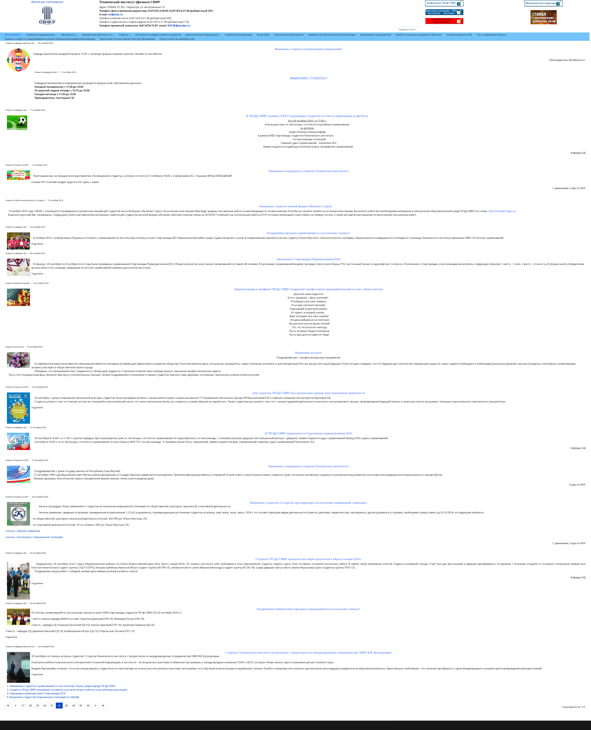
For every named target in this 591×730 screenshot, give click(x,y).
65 (81, 705)
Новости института (15, 346)
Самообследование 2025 (459, 34)
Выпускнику (263, 34)
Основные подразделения (40, 34)
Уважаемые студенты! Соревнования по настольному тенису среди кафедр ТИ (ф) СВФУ (62, 686)
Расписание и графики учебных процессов (158, 34)
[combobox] (417, 29)
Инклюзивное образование (289, 34)
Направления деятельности (97, 34)
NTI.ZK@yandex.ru (178, 25)
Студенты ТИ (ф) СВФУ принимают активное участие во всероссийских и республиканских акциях (68, 689)
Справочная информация (238, 34)
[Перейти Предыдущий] (15, 705)
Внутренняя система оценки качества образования (127, 38)
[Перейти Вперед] (95, 705)
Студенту (123, 34)
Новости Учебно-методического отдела (25, 200)
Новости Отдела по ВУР (17, 165)
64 (73, 705)
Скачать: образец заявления (23, 531)
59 (37, 705)
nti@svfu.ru (115, 14)
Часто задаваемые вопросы (491, 34)
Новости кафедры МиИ (46, 72)
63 (66, 705)
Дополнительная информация (202, 34)
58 (30, 705)
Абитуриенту (68, 34)
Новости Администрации (18, 283)
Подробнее (37, 243)
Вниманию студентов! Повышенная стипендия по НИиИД (44, 697)
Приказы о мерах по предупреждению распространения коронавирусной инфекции (50, 38)
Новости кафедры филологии (20, 43)
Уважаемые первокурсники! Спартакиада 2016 (38, 693)
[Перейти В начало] (8, 705)
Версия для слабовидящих (47, 2)
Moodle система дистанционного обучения (419, 34)
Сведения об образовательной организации (331, 34)
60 (44, 705)
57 (23, 705)
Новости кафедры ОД (16, 110)
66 (88, 705)
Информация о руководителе (375, 34)
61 (52, 705)
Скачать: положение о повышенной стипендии (34, 537)
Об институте (12, 34)
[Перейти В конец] (103, 705)
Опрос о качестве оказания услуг (177, 38)
